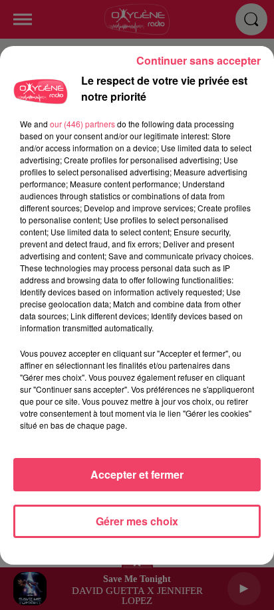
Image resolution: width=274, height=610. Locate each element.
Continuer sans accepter (198, 60)
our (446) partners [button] (82, 123)
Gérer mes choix (137, 521)
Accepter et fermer (137, 474)
